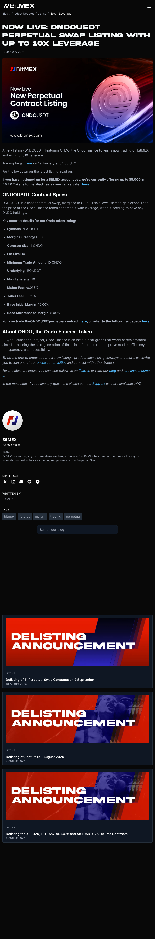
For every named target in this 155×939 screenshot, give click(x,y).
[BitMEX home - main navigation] (19, 6)
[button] (149, 6)
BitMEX (7, 499)
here (28, 163)
